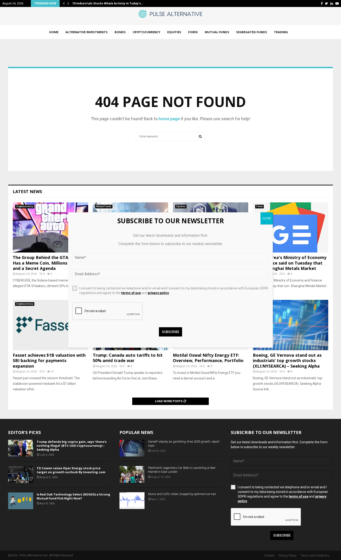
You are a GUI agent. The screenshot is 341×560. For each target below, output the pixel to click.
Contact (269, 555)
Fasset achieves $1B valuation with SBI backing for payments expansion (49, 360)
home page (169, 118)
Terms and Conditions (315, 555)
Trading (281, 32)
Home (53, 32)
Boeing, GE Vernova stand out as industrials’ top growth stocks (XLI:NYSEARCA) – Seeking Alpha (287, 360)
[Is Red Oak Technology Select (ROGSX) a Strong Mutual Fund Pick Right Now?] (20, 500)
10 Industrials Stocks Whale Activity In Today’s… (107, 3)
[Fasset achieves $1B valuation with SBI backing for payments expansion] (50, 325)
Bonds (120, 32)
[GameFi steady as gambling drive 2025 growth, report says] (132, 448)
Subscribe (282, 535)
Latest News (27, 191)
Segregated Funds (251, 32)
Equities (174, 32)
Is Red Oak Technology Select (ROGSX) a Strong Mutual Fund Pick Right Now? (73, 496)
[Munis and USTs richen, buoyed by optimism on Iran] (132, 500)
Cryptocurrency (146, 32)
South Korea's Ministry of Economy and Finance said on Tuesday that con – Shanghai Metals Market (289, 263)
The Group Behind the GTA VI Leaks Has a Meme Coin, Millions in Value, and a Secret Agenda (50, 263)
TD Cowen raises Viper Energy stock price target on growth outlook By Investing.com (71, 470)
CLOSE (266, 218)
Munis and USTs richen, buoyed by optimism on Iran (182, 494)
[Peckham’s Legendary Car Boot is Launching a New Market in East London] (132, 474)
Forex (193, 32)
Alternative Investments (86, 32)
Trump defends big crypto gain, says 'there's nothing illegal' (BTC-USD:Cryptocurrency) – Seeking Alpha (71, 446)
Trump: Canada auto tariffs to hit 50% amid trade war (128, 357)
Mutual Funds (217, 32)
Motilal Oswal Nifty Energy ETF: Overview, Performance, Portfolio (208, 357)
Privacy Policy (287, 555)
